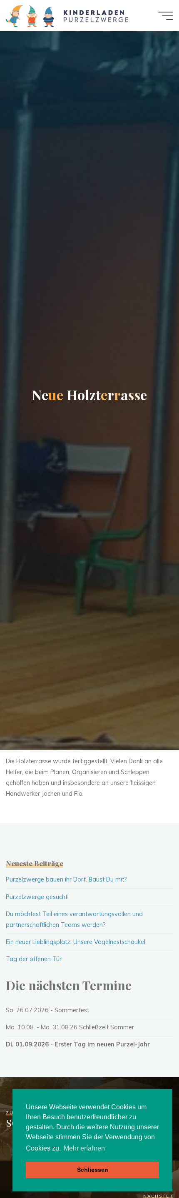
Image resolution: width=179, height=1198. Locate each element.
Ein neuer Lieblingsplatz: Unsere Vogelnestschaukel (75, 942)
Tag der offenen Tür (34, 959)
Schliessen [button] (92, 1169)
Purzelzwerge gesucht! (37, 897)
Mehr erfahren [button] (84, 1148)
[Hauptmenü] (165, 16)
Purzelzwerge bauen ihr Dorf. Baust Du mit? (66, 879)
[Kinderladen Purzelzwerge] (67, 15)
